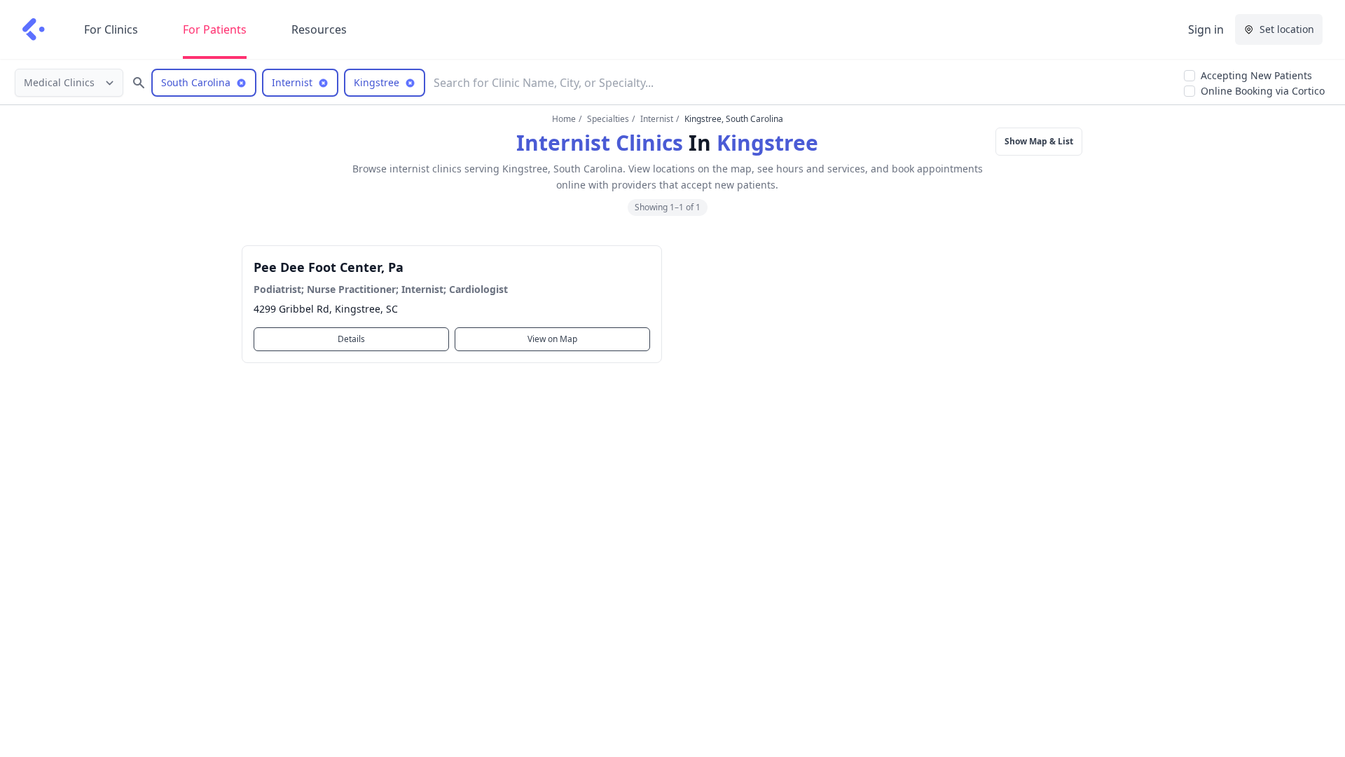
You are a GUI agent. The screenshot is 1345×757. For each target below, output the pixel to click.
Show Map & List (1039, 141)
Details (351, 339)
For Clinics (111, 29)
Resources (319, 29)
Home (564, 119)
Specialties (608, 119)
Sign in (1206, 29)
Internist (656, 119)
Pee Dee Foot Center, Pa (329, 267)
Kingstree (767, 142)
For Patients (215, 29)
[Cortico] (33, 29)
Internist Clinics (599, 142)
